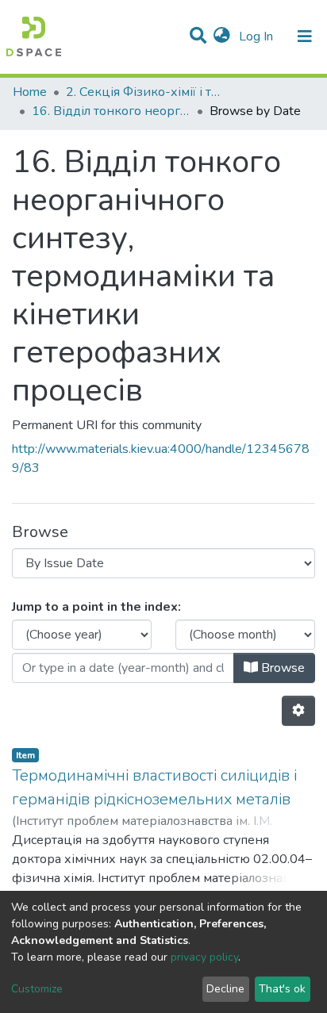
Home (30, 92)
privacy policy (204, 957)
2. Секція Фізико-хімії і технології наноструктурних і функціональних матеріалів (145, 92)
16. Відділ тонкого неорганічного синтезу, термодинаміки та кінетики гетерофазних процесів (111, 111)
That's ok (282, 988)
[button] (222, 36)
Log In (257, 36)
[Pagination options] (298, 711)
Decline (225, 988)
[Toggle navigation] (305, 36)
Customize (37, 988)
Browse (281, 668)
